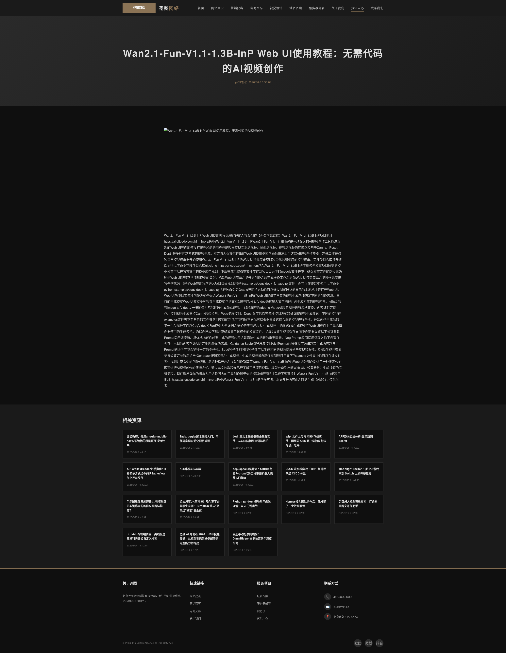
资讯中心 (357, 8)
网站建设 (217, 8)
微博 (368, 642)
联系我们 (377, 8)
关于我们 (338, 8)
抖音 (379, 642)
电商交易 (256, 8)
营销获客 (237, 8)
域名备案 (295, 8)
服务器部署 (317, 8)
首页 (201, 8)
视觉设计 (276, 8)
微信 (357, 642)
